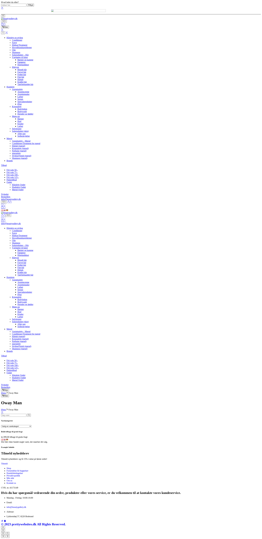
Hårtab (20, 79)
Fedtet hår (21, 74)
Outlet (9, 182)
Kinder (20, 124)
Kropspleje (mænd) (20, 148)
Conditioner (17, 40)
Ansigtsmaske (23, 94)
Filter (6, 27)
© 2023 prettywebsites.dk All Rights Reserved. (33, 524)
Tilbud (4, 165)
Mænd (9, 138)
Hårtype (15, 67)
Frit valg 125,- (13, 177)
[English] (5, 210)
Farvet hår (21, 72)
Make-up (16, 116)
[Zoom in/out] (8, 533)
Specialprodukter (24, 101)
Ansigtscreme (23, 92)
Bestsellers (5, 197)
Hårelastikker (23, 65)
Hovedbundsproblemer (22, 47)
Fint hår (20, 77)
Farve (14, 42)
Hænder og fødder (25, 114)
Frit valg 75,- (12, 172)
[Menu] (3, 15)
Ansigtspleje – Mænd (21, 141)
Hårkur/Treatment (19, 45)
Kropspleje (16, 106)
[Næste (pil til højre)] (8, 536)
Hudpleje (10, 87)
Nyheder (5, 194)
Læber (20, 97)
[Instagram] (5, 521)
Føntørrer (21, 62)
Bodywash (22, 111)
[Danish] (2, 210)
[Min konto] (9, 202)
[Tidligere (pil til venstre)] (3, 536)
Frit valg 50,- (12, 170)
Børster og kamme (25, 60)
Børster (20, 119)
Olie (14, 50)
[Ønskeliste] (3, 205)
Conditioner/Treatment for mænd (26, 143)
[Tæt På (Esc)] (3, 533)
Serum (20, 99)
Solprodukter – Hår (20, 55)
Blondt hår (22, 69)
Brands (10, 160)
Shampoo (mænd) (19, 158)
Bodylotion (22, 109)
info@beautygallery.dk (11, 199)
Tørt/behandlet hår (25, 84)
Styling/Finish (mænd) (21, 156)
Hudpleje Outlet (19, 187)
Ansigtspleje (17, 89)
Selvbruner (16, 129)
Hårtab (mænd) (18, 146)
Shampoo (16, 52)
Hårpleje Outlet (18, 185)
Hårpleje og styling (15, 37)
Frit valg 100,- (13, 175)
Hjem (3, 393)
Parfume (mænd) (19, 151)
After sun (21, 133)
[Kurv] (3, 24)
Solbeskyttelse (23, 136)
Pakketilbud (12, 180)
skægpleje (16, 153)
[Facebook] (2, 521)
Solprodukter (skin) (20, 131)
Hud (19, 121)
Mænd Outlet (17, 189)
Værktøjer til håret (20, 57)
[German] (7, 210)
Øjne (19, 104)
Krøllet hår (22, 82)
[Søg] (4, 21)
